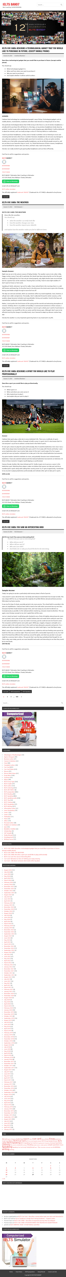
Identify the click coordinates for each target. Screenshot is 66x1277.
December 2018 (9, 1037)
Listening (6, 1144)
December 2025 (9, 886)
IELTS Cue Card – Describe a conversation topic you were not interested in (40, 1216)
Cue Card (5, 196)
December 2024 (9, 907)
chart (30, 1139)
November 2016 (9, 1088)
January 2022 (8, 967)
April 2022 (7, 960)
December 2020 (9, 993)
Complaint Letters (9, 765)
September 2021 (9, 975)
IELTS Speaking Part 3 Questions (43, 1143)
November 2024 (9, 909)
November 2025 (9, 888)
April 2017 (7, 1078)
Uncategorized (8, 837)
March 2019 (7, 1030)
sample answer (36, 1145)
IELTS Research (18, 206)
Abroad (4, 1139)
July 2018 (7, 1047)
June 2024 (7, 917)
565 (17, 697)
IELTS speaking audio (10, 798)
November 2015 (9, 1113)
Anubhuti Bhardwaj (19, 55)
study (24, 1147)
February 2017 (8, 1082)
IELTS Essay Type (9, 781)
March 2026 (7, 880)
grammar (58, 1139)
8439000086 (6, 165)
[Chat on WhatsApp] (10, 182)
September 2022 (9, 950)
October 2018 (8, 1041)
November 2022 (9, 948)
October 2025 (8, 890)
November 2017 (9, 1063)
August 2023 (8, 936)
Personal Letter (8, 823)
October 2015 (8, 1115)
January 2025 (8, 905)
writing (5, 1149)
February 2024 (8, 925)
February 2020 (8, 1008)
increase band (54, 1143)
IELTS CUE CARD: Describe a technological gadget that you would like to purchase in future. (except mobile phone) (32, 50)
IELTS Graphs (8, 783)
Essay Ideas (7, 775)
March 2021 (7, 987)
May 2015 (7, 1125)
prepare (25, 1145)
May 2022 (7, 958)
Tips (39, 1147)
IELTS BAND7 (11, 4)
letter (60, 1143)
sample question (43, 1145)
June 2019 (7, 1024)
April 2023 (7, 942)
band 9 (26, 1139)
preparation (20, 1145)
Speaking (7, 1146)
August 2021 (8, 977)
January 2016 (8, 1109)
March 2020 (7, 1006)
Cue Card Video (9, 769)
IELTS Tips (7, 800)
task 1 (36, 1147)
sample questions (54, 1145)
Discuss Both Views (10, 773)
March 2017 (7, 1080)
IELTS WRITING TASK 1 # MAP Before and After (25, 1224)
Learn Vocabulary (9, 810)
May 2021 (7, 983)
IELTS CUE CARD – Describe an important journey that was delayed (34, 1220)
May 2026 (7, 876)
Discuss (6, 771)
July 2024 (7, 915)
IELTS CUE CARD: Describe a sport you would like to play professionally (28, 373)
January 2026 (8, 884)
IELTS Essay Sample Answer (49, 1141)
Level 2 (6, 814)
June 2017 (7, 1074)
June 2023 (7, 938)
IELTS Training (8, 802)
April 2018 (7, 1053)
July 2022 (7, 954)
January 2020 (8, 1010)
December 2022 (9, 946)
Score (61, 1145)
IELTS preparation (15, 691)
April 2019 (7, 1028)
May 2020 (7, 1002)
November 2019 (9, 1014)
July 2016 (7, 1096)
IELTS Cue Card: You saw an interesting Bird (23, 527)
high (7, 1141)
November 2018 (9, 1039)
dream (47, 1139)
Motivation (7, 816)
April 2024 (7, 921)
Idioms (6, 779)
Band (21, 1139)
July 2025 (7, 897)
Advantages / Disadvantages (12, 755)
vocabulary (56, 1147)
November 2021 (9, 971)
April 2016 (7, 1102)
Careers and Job (52, 1271)
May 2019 (7, 1026)
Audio (18, 1139)
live (11, 1145)
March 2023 (7, 944)
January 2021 (8, 991)
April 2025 (7, 901)
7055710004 (6, 172)
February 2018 (8, 1057)
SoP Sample (7, 833)
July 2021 (7, 979)
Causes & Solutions (10, 761)
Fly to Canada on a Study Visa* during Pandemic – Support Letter (35, 1218)
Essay (52, 1138)
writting (12, 1149)
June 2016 (7, 1098)
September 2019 (9, 1018)
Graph (4, 1141)
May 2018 (7, 1051)
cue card (36, 1138)
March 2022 (7, 962)
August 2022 (8, 952)
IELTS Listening (8, 788)
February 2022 (8, 964)
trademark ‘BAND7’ (23, 192)
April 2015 (7, 1127)
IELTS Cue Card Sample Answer (33, 1141)
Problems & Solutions (10, 825)
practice (15, 1145)
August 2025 (8, 894)
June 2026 (7, 874)
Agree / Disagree (9, 757)
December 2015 (9, 1111)
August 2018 (8, 1045)
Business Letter (8, 759)
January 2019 (8, 1034)
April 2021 (7, 985)
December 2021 (9, 969)
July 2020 (7, 999)
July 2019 (7, 1022)
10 (6, 1170)
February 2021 (8, 989)
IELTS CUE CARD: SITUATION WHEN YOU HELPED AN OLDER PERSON (35, 1222)
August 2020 (8, 997)
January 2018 (8, 1059)
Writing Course (8, 839)
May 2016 (7, 1100)
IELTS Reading (8, 794)
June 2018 (7, 1049)
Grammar (7, 777)
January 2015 (8, 1129)
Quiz (5, 827)
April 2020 (7, 1004)
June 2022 (7, 956)
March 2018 (7, 1055)
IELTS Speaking (27, 691)
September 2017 (9, 1067)
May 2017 (7, 1076)
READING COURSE (9, 829)
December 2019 (9, 1012)
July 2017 (7, 1072)
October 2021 (8, 973)
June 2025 (7, 899)
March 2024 (7, 923)
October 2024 (8, 911)
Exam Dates (19, 1271)
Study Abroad (8, 835)
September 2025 (9, 892)
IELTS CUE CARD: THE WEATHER (15, 202)
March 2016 (7, 1104)
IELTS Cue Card (19, 1141)
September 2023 (9, 934)
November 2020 (9, 995)
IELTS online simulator (8, 189)
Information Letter (9, 808)
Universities (43, 1147)
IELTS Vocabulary (9, 804)
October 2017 (8, 1065)
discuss (43, 1139)
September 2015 (9, 1117)
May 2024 (7, 919)
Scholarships (8, 831)
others (6, 820)
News (5, 818)
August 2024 (8, 913)
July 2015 (7, 1121)
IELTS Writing (8, 806)
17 (6, 1172)
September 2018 (9, 1043)
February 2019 (8, 1032)
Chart (5, 763)
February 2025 (8, 903)
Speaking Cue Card (18, 1147)
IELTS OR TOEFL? (9, 790)
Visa (51, 1147)
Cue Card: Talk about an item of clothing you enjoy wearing (22, 858)
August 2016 (8, 1094)
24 (6, 1174)
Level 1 (6, 812)
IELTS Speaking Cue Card (28, 1143)
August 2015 (8, 1119)
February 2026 (8, 882)
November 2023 (9, 932)
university (48, 1147)
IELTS (4, 158)
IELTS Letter (7, 785)
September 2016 (9, 1092)
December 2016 (9, 1086)
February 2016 (8, 1107)
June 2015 (7, 1123)
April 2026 (7, 878)
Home (11, 1271)
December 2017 (9, 1061)
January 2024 (8, 927)
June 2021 (7, 981)
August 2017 (8, 1069)
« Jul (3, 1178)
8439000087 (6, 169)
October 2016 (8, 1090)
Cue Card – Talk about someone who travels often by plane (22, 861)
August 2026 (8, 870)
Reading (30, 1145)
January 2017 (8, 1084)
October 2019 (8, 1016)
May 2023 (7, 940)
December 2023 (9, 929)
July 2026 (7, 872)
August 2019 (8, 1020)
